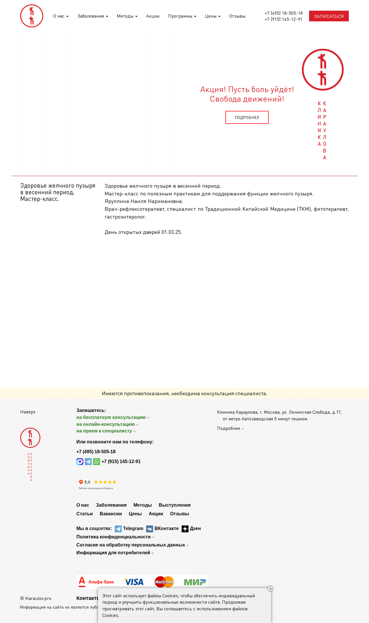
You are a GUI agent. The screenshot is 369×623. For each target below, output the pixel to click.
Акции (152, 16)
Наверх (27, 412)
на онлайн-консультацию (105, 424)
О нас (59, 16)
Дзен (195, 528)
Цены (211, 16)
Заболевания (91, 16)
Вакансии (111, 513)
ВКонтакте (167, 528)
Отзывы (237, 16)
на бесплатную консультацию (111, 417)
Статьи (84, 513)
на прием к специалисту (104, 430)
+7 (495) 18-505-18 (284, 13)
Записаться (329, 16)
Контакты (88, 598)
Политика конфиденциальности (113, 536)
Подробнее (228, 428)
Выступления (175, 505)
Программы (180, 16)
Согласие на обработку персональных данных (130, 544)
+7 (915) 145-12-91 (283, 19)
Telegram (133, 528)
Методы (126, 16)
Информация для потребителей (113, 552)
